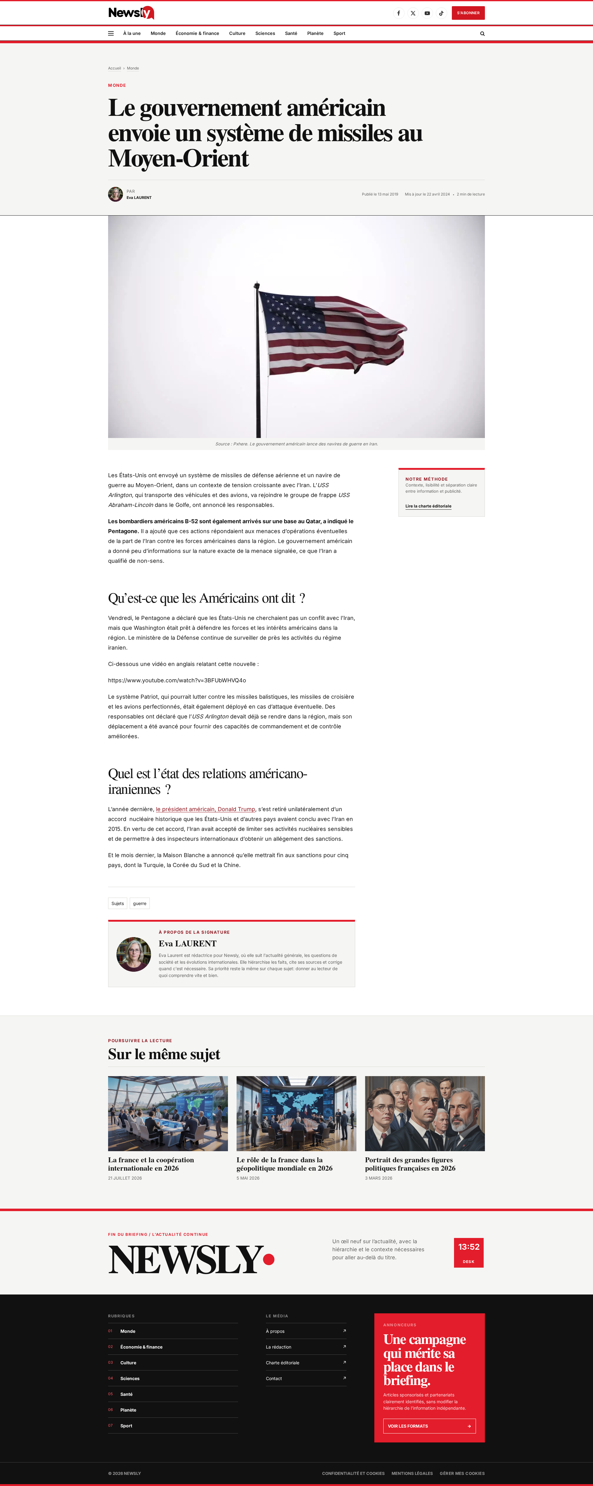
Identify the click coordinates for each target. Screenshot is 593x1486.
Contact (306, 1378)
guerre (139, 903)
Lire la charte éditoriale (429, 505)
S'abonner (468, 13)
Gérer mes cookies (462, 1473)
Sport (339, 33)
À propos (306, 1331)
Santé (291, 33)
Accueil (114, 68)
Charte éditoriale (306, 1362)
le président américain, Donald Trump (205, 809)
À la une (132, 33)
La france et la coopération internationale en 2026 (151, 1163)
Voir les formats (429, 1426)
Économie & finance (197, 33)
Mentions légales (412, 1473)
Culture (237, 33)
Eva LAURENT (188, 943)
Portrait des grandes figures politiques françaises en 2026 (410, 1163)
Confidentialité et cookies (353, 1473)
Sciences (265, 33)
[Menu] (111, 33)
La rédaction (306, 1346)
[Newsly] (131, 13)
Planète (315, 33)
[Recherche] (482, 33)
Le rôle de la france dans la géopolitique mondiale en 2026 (285, 1163)
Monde (158, 33)
